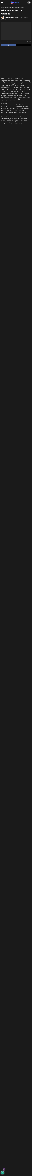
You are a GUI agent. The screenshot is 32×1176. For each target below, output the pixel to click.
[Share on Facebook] (8, 45)
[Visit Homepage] (15, 2)
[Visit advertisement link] (16, 62)
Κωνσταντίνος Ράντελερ (13, 17)
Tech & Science (8, 7)
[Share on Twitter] (23, 45)
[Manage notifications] (4, 1169)
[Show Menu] (2, 2)
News (2, 7)
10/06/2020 (25, 17)
